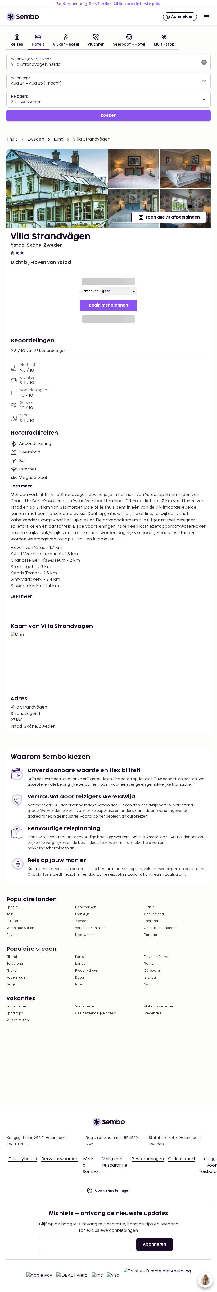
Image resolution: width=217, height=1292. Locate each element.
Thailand (151, 921)
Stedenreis (152, 1013)
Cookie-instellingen (113, 1190)
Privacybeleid (22, 1159)
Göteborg (152, 971)
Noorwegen (85, 935)
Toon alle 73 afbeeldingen (172, 217)
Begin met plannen (108, 305)
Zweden (35, 139)
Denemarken (85, 907)
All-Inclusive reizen (159, 1007)
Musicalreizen (17, 1020)
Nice (78, 985)
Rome (148, 964)
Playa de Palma (156, 957)
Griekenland (154, 914)
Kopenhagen (17, 978)
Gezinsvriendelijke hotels (95, 1013)
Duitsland (13, 921)
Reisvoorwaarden (59, 1159)
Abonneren (154, 1244)
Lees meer (21, 486)
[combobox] (104, 64)
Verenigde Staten (20, 928)
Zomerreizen (16, 1007)
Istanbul (150, 978)
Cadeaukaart (181, 1159)
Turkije (149, 907)
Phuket (11, 971)
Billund (11, 957)
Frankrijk (82, 914)
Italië (10, 914)
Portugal (151, 935)
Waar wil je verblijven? (31, 59)
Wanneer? (20, 78)
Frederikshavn (86, 971)
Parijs (79, 957)
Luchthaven (89, 291)
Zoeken (108, 115)
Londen (81, 964)
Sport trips (14, 1013)
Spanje (11, 907)
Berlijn (11, 985)
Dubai (80, 978)
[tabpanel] (108, 87)
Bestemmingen (148, 1159)
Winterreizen (85, 1007)
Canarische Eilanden (161, 928)
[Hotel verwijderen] (204, 62)
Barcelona (14, 964)
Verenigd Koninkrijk (90, 928)
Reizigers (19, 96)
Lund (59, 139)
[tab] (17, 41)
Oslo (148, 985)
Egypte (12, 935)
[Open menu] (206, 16)
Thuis (12, 139)
